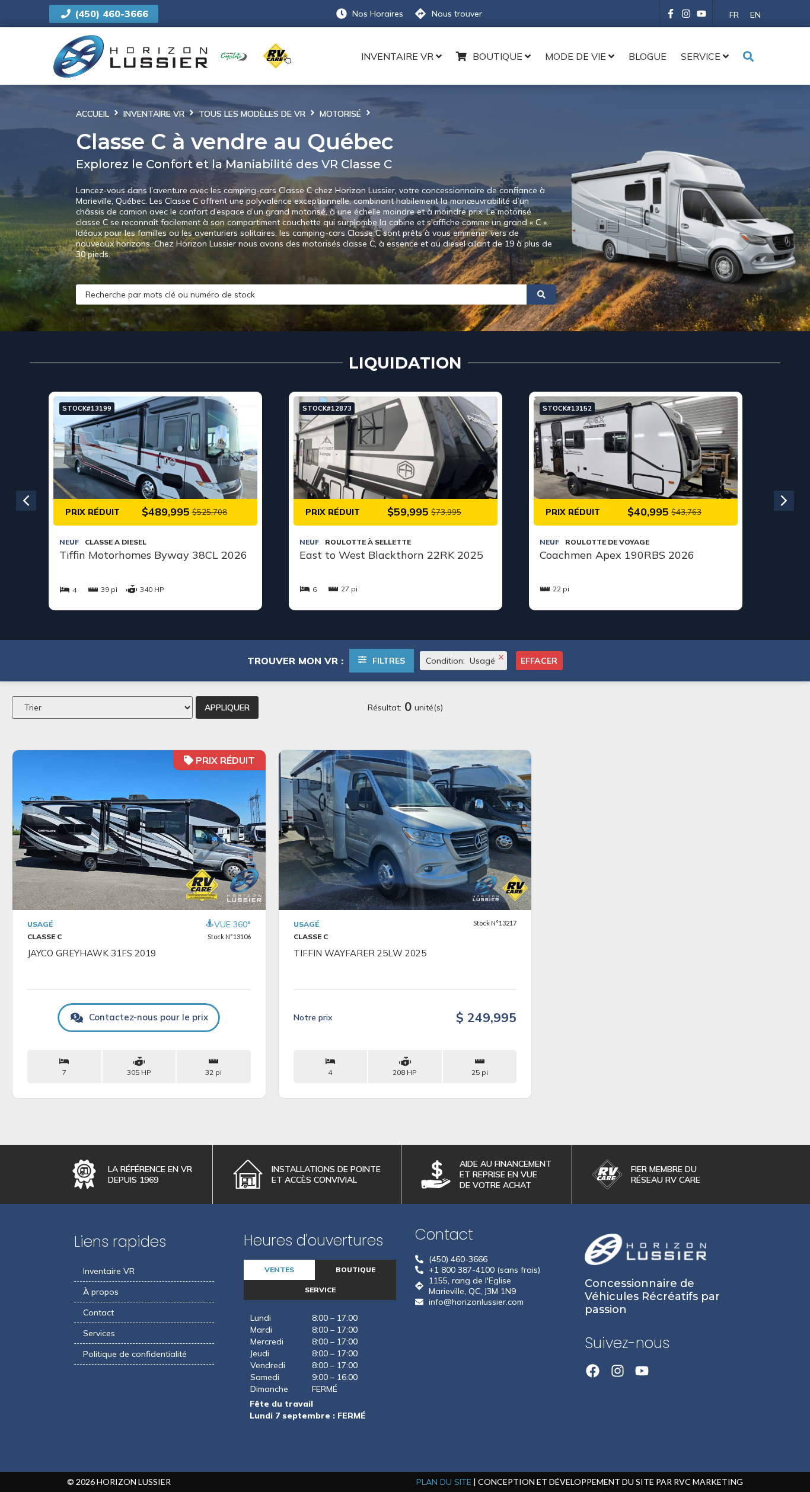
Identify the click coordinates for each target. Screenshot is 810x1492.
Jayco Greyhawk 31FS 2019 (91, 953)
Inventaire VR (153, 113)
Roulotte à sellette (368, 542)
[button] (26, 501)
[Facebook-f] (670, 13)
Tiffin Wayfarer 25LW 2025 (360, 953)
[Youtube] (701, 13)
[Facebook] (593, 1370)
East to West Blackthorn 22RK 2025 (391, 555)
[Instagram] (686, 13)
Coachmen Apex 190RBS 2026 (617, 555)
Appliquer (227, 707)
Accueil (92, 113)
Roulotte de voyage (607, 542)
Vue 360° (232, 924)
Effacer (539, 660)
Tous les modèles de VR (252, 113)
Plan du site (443, 1482)
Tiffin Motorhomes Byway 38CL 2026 (153, 555)
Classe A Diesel (115, 542)
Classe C (44, 936)
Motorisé (340, 113)
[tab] (279, 1270)
